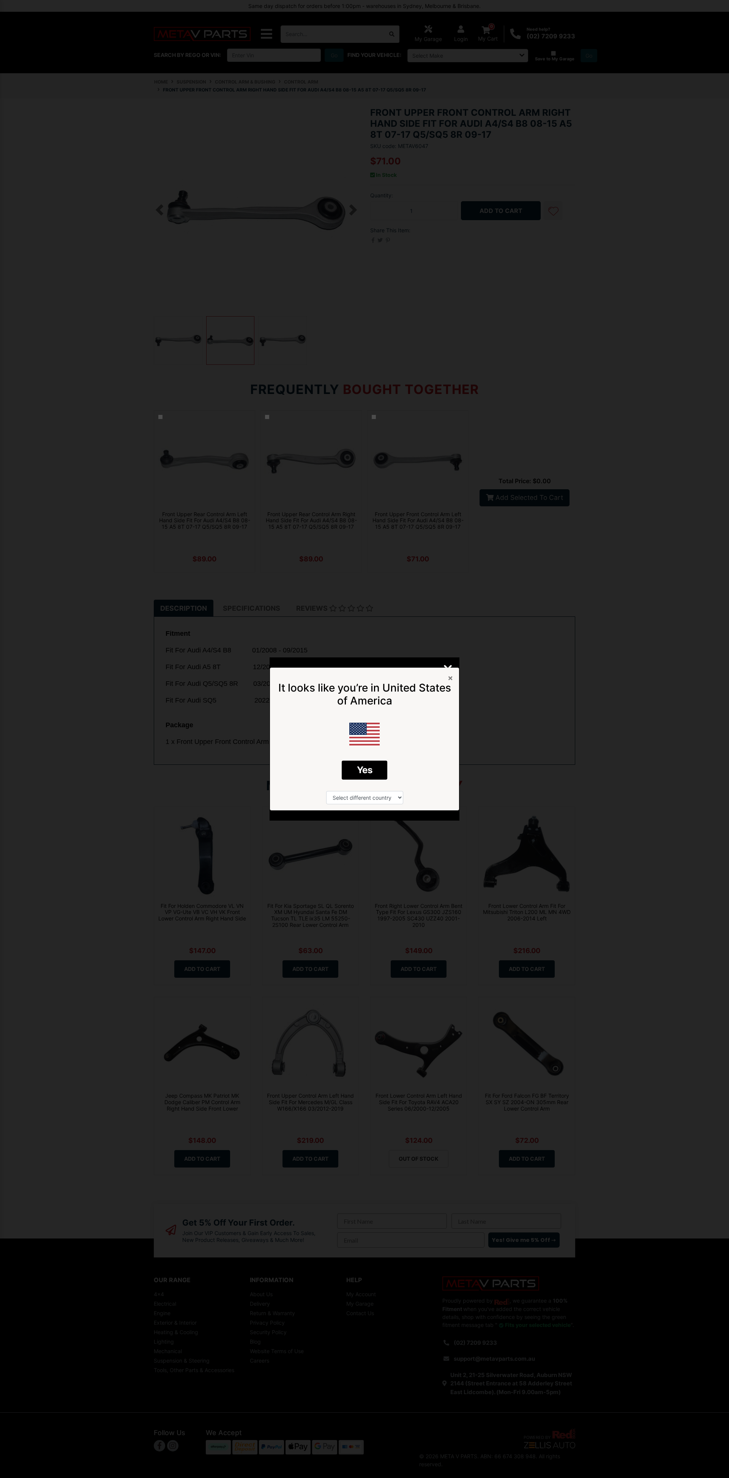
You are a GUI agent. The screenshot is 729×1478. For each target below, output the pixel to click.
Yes (364, 769)
